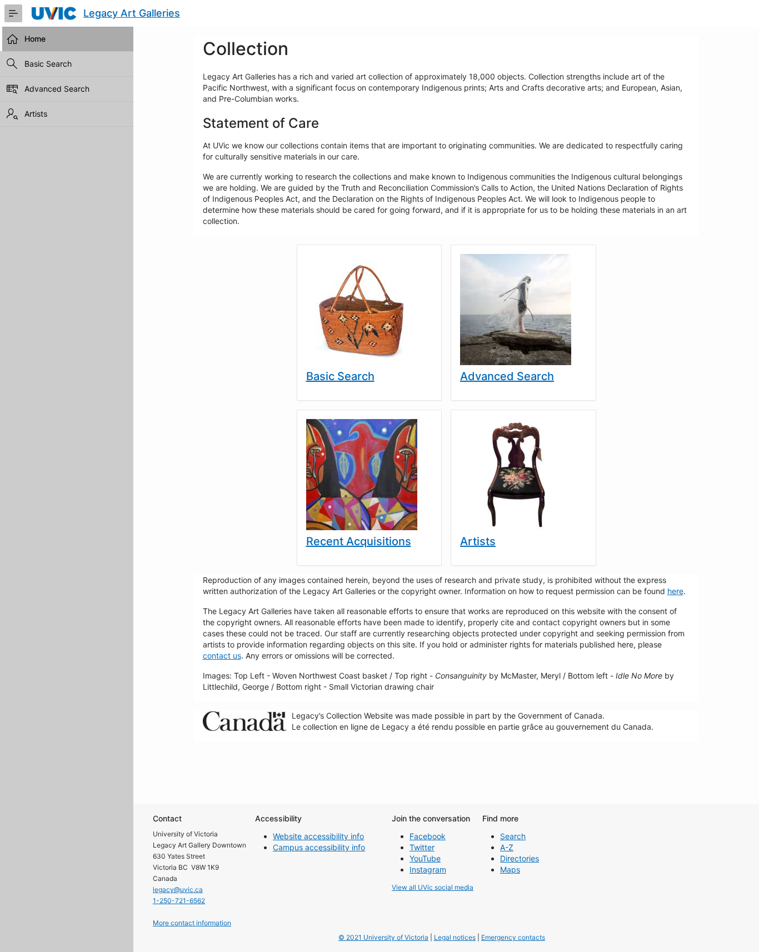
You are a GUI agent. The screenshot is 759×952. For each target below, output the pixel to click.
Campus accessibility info (319, 847)
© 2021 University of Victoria (383, 937)
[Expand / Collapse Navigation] (13, 13)
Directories (519, 858)
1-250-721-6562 (179, 900)
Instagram (428, 869)
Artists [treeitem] (35, 113)
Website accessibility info (318, 836)
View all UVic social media (432, 887)
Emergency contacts (513, 937)
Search (513, 836)
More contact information (192, 923)
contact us (222, 655)
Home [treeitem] (35, 38)
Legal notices (455, 937)
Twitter (422, 847)
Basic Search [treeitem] (48, 63)
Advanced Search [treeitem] (56, 88)
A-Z (506, 847)
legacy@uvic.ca (178, 889)
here (675, 591)
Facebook (428, 836)
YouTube (425, 858)
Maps (510, 869)
